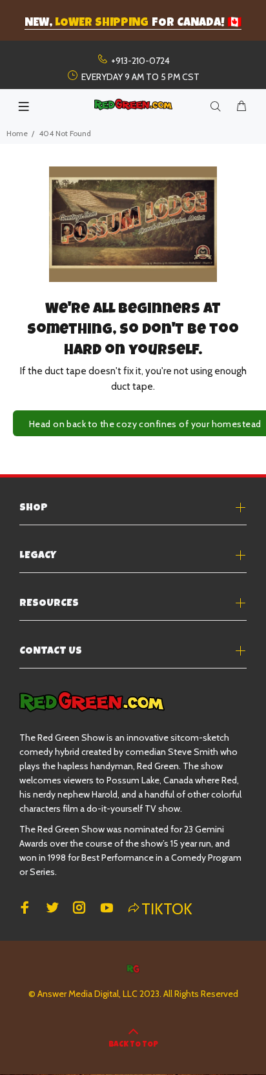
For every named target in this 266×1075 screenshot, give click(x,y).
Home (17, 133)
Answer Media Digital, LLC (87, 994)
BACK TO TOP (133, 1045)
